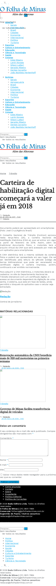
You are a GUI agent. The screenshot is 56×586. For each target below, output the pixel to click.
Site (2, 469)
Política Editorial (13, 496)
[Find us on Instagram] (8, 3)
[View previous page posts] (1, 421)
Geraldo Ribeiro (18, 67)
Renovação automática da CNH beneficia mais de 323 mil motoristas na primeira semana (26, 358)
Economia (15, 35)
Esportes (9, 45)
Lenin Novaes (17, 62)
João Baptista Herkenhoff (23, 72)
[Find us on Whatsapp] (9, 3)
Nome (4, 460)
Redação (6, 215)
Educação (10, 50)
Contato (9, 489)
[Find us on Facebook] (1, 3)
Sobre (8, 491)
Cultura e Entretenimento (17, 47)
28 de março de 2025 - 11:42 (12, 419)
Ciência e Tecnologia (15, 52)
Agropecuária (17, 27)
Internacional (17, 37)
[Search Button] (1, 131)
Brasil (13, 30)
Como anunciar (13, 486)
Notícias (9, 22)
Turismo (14, 42)
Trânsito (13, 173)
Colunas (9, 57)
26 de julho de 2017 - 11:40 (10, 217)
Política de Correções (16, 499)
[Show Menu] (1, 142)
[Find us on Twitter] (4, 3)
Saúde (8, 55)
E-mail (4, 465)
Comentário (7, 438)
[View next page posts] (3, 421)
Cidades (14, 32)
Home (3, 173)
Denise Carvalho (18, 70)
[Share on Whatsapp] (6, 223)
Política (14, 40)
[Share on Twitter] (3, 223)
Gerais (13, 25)
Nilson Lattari (17, 65)
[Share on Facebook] (1, 223)
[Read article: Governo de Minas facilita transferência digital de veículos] (28, 385)
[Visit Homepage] (23, 15)
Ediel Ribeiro (16, 60)
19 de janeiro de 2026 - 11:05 (12, 368)
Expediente (10, 494)
